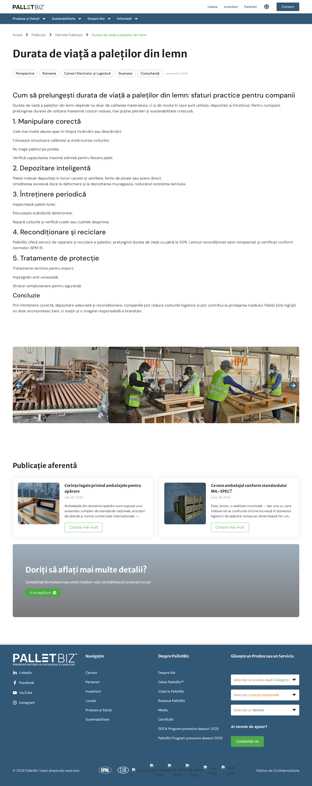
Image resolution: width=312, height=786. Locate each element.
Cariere (213, 6)
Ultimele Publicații (69, 35)
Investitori (231, 6)
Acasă (17, 35)
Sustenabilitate (63, 19)
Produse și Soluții (26, 19)
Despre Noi (96, 19)
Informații (124, 19)
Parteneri (250, 6)
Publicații (39, 35)
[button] (19, 386)
